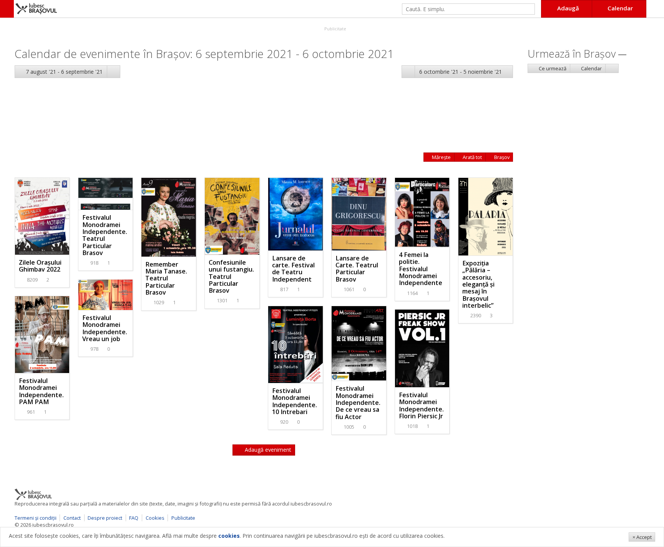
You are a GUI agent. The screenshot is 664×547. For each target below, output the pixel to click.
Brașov (501, 157)
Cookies (155, 517)
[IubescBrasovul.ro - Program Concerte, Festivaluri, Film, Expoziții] (7, 9)
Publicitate (334, 28)
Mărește (441, 157)
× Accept (642, 537)
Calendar (591, 68)
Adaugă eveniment (267, 449)
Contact (72, 517)
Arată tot (471, 157)
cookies (229, 535)
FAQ (133, 517)
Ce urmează (552, 68)
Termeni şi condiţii (35, 517)
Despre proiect (105, 517)
